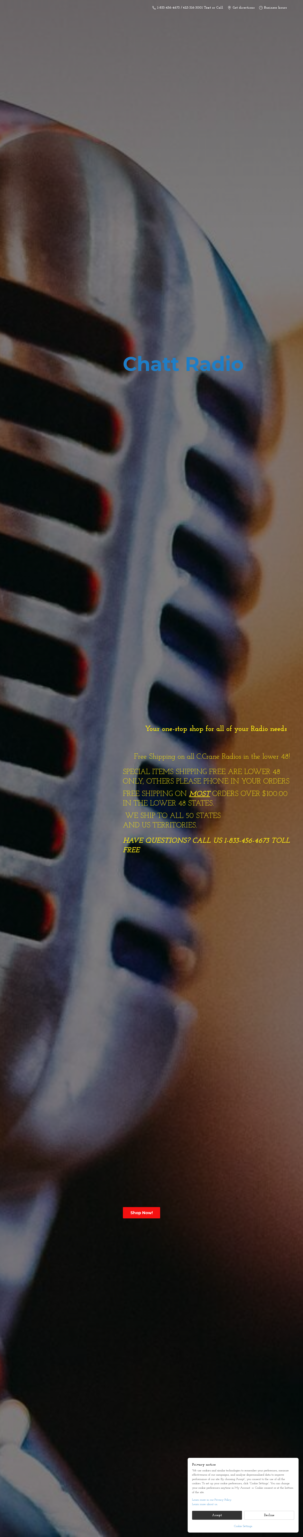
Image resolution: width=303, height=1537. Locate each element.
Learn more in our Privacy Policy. (212, 1500)
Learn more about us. (205, 1504)
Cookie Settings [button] (243, 1526)
